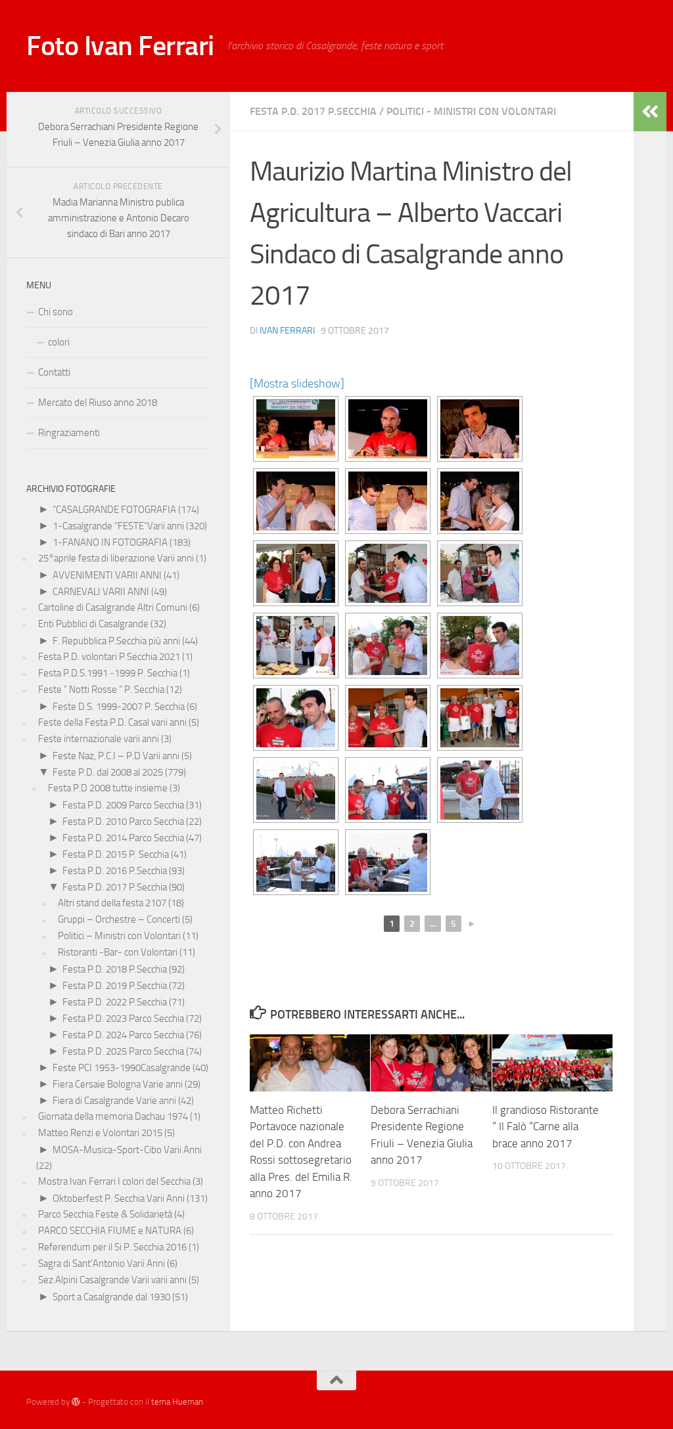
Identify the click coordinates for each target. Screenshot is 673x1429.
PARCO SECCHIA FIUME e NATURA (109, 1231)
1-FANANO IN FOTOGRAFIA (110, 542)
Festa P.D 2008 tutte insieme (108, 788)
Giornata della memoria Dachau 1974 (113, 1116)
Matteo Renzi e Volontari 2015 (100, 1133)
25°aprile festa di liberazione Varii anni (116, 558)
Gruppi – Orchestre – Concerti (119, 919)
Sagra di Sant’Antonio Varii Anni (101, 1263)
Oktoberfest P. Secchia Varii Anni (119, 1198)
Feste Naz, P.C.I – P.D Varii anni (116, 756)
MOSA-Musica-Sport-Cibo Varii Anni (127, 1150)
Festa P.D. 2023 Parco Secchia (123, 1018)
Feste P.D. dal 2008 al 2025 (108, 772)
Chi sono (55, 312)
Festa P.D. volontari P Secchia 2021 (109, 657)
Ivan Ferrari (287, 330)
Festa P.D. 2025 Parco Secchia (123, 1051)
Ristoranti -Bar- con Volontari (117, 952)
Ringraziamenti (69, 433)
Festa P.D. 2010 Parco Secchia (123, 821)
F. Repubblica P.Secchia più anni (116, 641)
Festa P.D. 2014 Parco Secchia (123, 838)
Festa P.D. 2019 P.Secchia (114, 986)
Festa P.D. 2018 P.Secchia (114, 969)
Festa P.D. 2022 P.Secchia (114, 1002)
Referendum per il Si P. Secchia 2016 (112, 1247)
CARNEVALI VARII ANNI (101, 592)
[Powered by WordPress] (76, 1401)
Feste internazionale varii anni (98, 739)
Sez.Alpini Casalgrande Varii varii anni (112, 1280)
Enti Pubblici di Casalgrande (93, 624)
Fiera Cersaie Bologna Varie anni (118, 1084)
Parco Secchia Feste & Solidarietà (105, 1214)
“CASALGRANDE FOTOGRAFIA (114, 510)
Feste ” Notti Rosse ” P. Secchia (101, 689)
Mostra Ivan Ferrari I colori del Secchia (114, 1181)
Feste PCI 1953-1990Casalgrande (122, 1068)
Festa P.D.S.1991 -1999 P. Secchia (107, 673)
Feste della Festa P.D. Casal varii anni (112, 722)
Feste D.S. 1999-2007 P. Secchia (119, 707)
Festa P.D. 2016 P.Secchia (114, 871)
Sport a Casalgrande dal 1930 (111, 1297)
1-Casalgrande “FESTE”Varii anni (118, 526)
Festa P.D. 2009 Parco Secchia (123, 805)
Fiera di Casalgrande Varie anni (114, 1101)
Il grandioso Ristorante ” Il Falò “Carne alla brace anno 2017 (545, 1126)
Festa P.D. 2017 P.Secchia (313, 111)
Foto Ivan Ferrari (120, 46)
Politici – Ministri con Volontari (119, 936)
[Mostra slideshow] (297, 383)
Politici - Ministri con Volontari (471, 111)
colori (59, 342)
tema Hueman (177, 1402)
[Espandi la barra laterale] (650, 111)
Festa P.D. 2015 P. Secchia (115, 854)
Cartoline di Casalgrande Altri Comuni (112, 607)
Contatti (54, 372)
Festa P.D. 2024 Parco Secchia (123, 1035)
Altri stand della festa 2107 (112, 903)
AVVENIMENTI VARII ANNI (107, 575)
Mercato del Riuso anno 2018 (97, 402)
